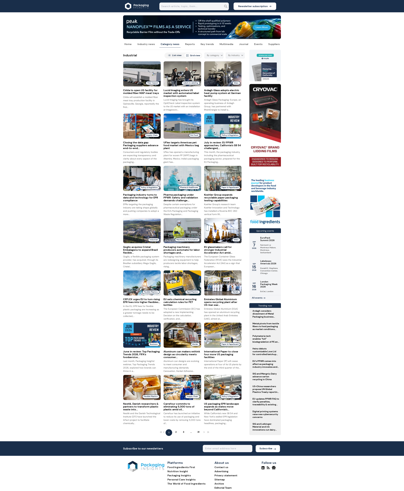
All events (257, 297)
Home (128, 44)
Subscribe (266, 448)
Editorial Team (223, 487)
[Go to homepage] (146, 471)
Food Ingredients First (181, 467)
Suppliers (274, 44)
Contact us (221, 467)
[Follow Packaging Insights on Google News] (274, 469)
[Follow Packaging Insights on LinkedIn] (263, 469)
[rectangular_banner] (265, 224)
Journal (243, 44)
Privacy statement (225, 475)
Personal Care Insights (181, 479)
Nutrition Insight (177, 471)
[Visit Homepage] (137, 11)
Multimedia (226, 44)
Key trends (207, 44)
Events (258, 44)
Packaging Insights (179, 475)
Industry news (146, 44)
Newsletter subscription (253, 6)
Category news (170, 44)
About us (221, 462)
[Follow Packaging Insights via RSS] (268, 469)
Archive (219, 483)
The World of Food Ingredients (186, 483)
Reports (190, 44)
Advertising (221, 471)
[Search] (226, 6)
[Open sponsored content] (202, 38)
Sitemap (219, 479)
